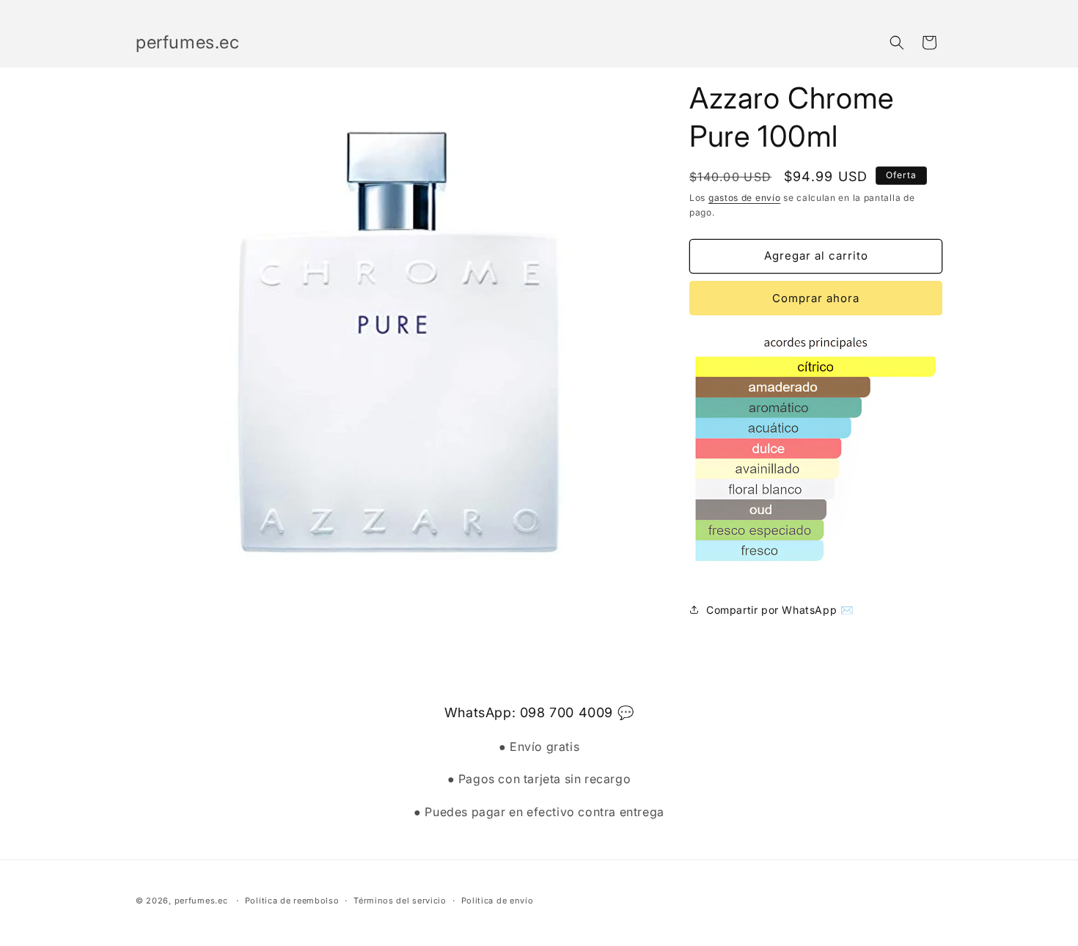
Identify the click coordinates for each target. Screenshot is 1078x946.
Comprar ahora (815, 298)
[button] (897, 42)
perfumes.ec (201, 900)
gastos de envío (744, 197)
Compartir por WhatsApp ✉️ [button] (779, 610)
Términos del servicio (400, 900)
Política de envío (497, 900)
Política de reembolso (292, 900)
